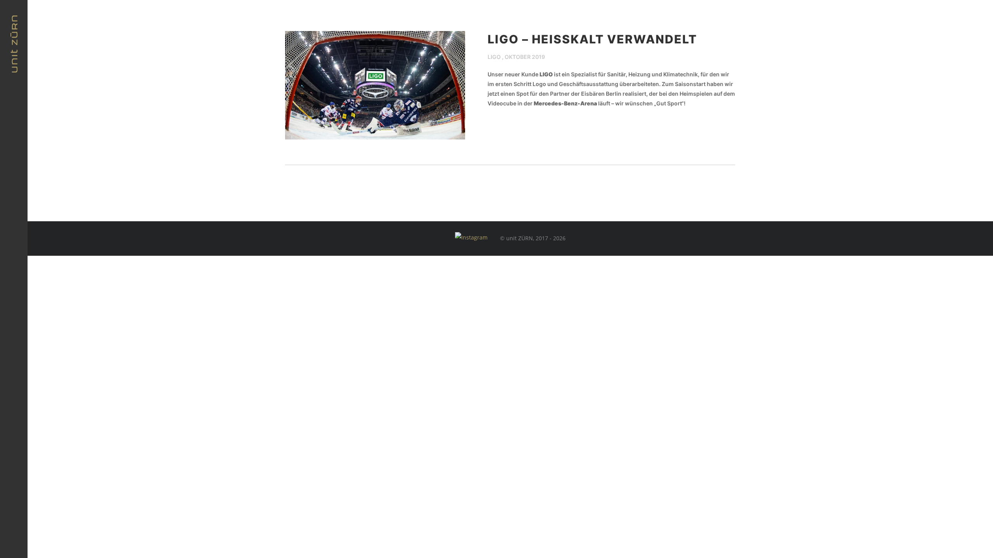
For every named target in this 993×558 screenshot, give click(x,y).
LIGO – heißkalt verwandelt (592, 39)
